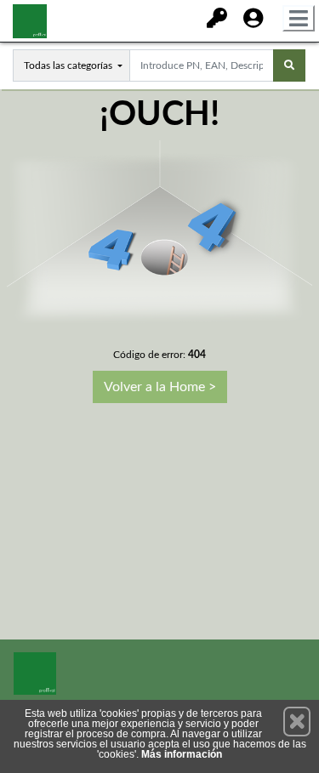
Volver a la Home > (160, 387)
